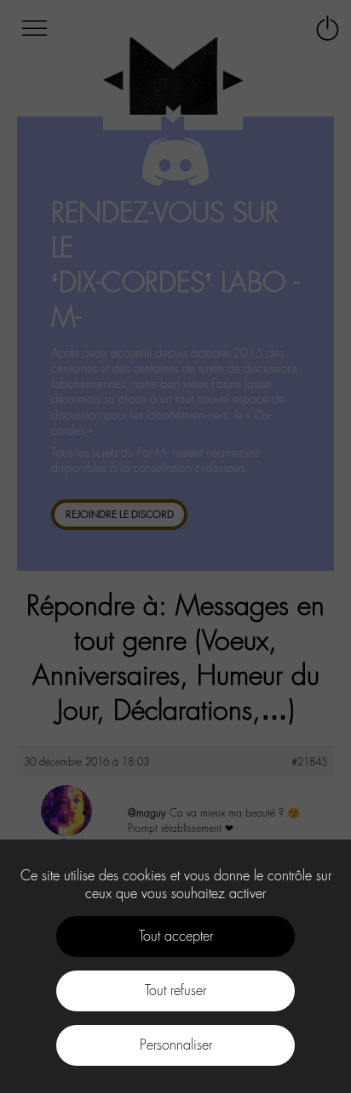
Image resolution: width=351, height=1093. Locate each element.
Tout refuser (175, 990)
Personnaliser (176, 1045)
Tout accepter (176, 936)
